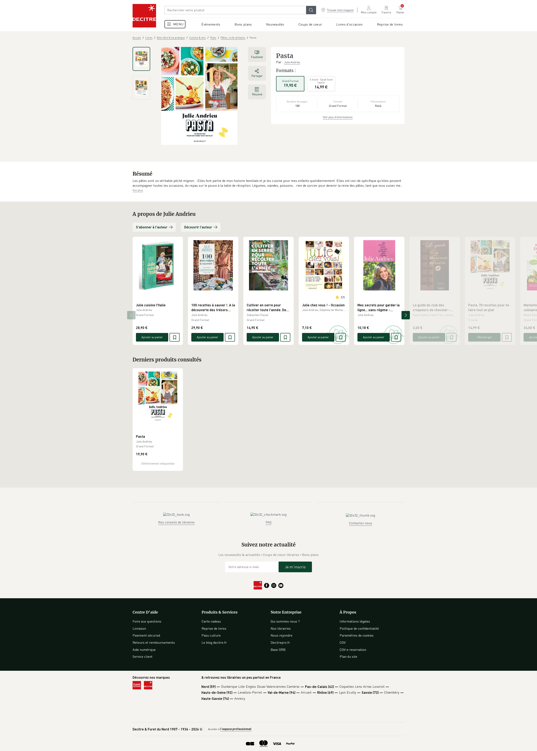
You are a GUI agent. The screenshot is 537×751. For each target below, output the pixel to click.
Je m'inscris (295, 567)
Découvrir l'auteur (198, 227)
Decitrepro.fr (280, 642)
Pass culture (211, 635)
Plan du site (348, 656)
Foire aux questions (147, 621)
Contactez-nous (360, 523)
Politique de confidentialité (359, 628)
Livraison (139, 628)
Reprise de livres (214, 628)
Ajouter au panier (152, 337)
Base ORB (278, 649)
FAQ (268, 522)
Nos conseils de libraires (176, 522)
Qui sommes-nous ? (285, 621)
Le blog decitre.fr (214, 642)
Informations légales (355, 621)
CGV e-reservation (353, 649)
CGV (343, 642)
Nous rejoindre (281, 635)
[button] (268, 183)
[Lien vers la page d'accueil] (144, 15)
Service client (142, 656)
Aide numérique (144, 649)
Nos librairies (281, 628)
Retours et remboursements (154, 642)
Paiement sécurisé (146, 635)
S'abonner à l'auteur (151, 227)
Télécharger (484, 337)
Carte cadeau (211, 621)
